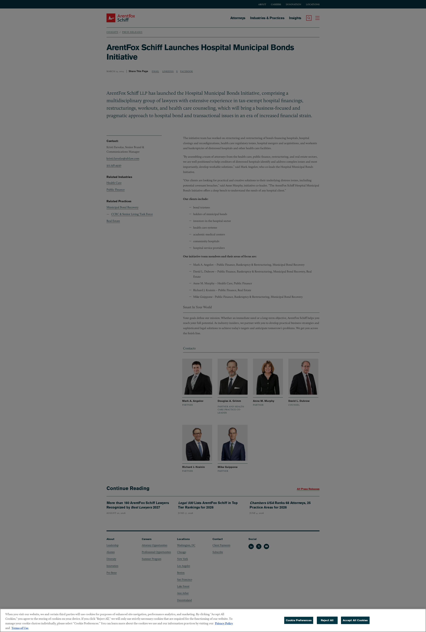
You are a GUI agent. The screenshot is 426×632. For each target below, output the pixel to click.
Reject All (327, 620)
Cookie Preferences (299, 620)
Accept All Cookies (355, 620)
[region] (213, 620)
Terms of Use (19, 628)
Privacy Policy (224, 623)
